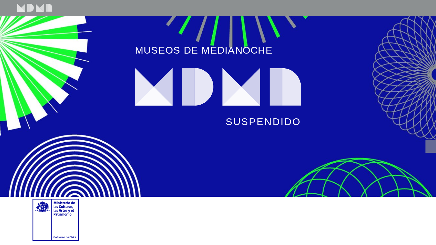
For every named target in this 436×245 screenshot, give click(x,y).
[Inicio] (31, 6)
